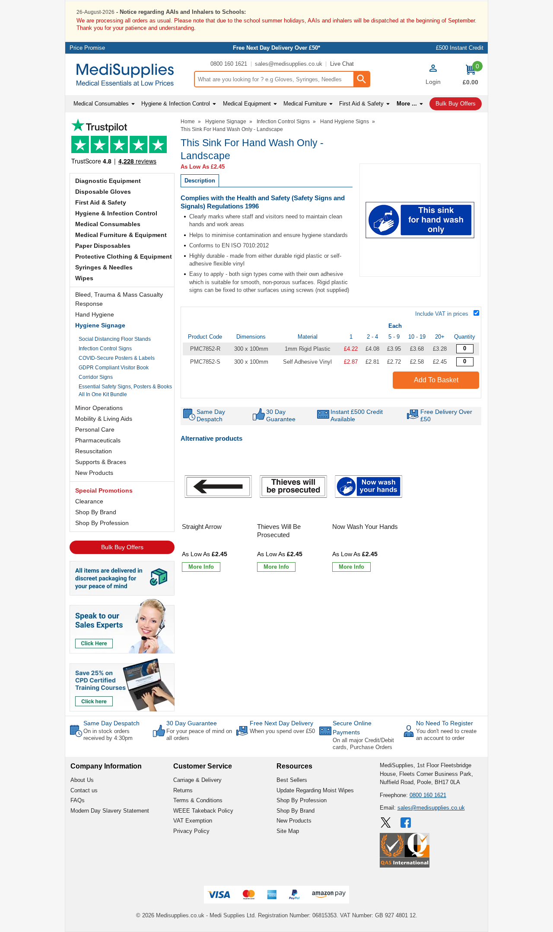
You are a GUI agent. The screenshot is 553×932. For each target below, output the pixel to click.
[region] (218, 486)
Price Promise (87, 48)
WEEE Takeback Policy (203, 810)
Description (199, 180)
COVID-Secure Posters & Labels (117, 358)
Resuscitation (93, 451)
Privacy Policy (191, 831)
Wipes (84, 278)
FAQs (77, 800)
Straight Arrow (202, 526)
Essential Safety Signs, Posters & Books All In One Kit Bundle (125, 390)
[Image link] (122, 684)
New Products (94, 472)
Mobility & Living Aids (103, 418)
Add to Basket (436, 380)
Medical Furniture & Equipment (121, 234)
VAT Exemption (192, 820)
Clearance (89, 501)
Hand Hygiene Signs (344, 122)
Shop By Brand (95, 512)
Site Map (287, 831)
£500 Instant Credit (459, 48)
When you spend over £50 (282, 731)
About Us (82, 780)
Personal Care (94, 429)
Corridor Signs (96, 377)
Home (188, 122)
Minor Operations (99, 407)
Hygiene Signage (100, 325)
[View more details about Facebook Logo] (406, 823)
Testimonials (122, 144)
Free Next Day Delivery (281, 723)
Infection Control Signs (105, 349)
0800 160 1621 (228, 64)
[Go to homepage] (129, 75)
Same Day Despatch (111, 723)
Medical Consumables (107, 224)
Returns (183, 790)
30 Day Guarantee (191, 723)
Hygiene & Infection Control (116, 213)
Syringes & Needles (104, 267)
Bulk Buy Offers (122, 547)
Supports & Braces (100, 461)
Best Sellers (291, 780)
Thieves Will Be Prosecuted (279, 531)
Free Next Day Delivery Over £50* (276, 48)
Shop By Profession (102, 522)
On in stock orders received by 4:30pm (108, 734)
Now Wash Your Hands (365, 526)
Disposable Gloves (103, 191)
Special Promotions (104, 490)
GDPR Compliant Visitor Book (114, 368)
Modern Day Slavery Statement (109, 810)
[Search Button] (361, 79)
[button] (433, 75)
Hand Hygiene (94, 314)
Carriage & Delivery (197, 780)
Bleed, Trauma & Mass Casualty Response (119, 299)
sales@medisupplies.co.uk (288, 64)
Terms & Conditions (197, 800)
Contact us (84, 790)
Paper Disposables (102, 245)
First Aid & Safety (100, 202)
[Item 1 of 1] (420, 220)
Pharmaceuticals (98, 440)
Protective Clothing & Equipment (123, 256)
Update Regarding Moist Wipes (315, 790)
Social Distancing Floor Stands (115, 339)
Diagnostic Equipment (108, 180)
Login (433, 81)
